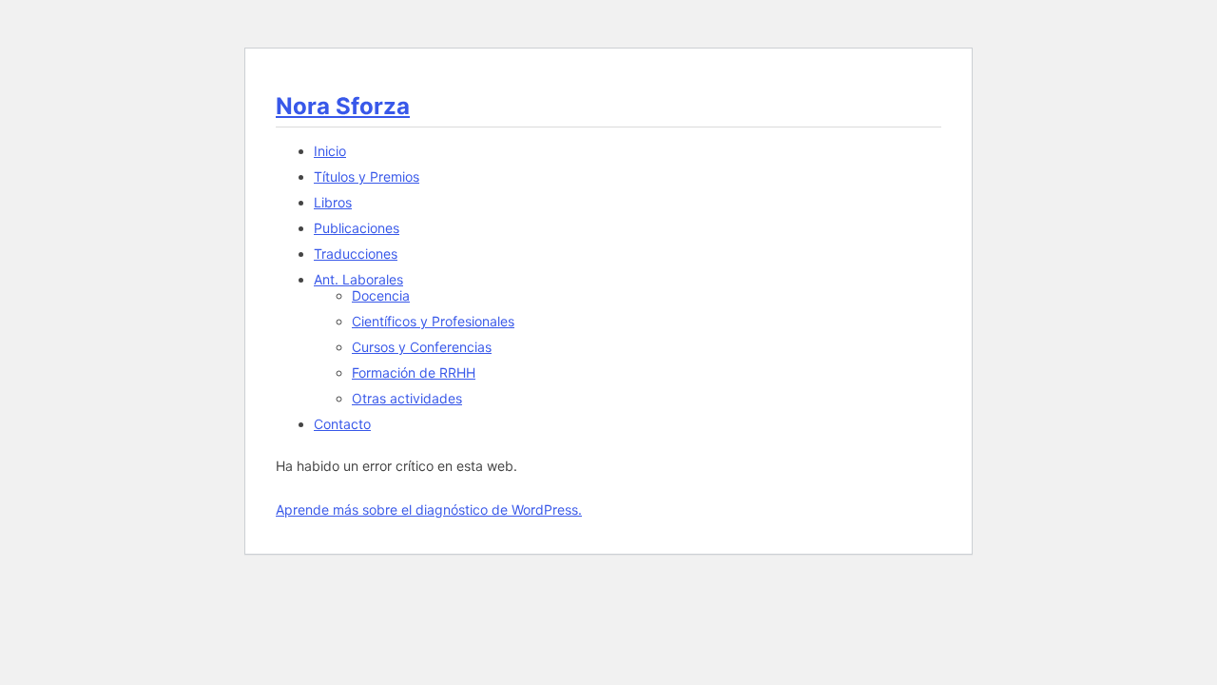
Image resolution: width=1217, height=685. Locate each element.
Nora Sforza (343, 106)
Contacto (342, 424)
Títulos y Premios (366, 176)
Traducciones (355, 253)
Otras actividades (407, 398)
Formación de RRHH (413, 372)
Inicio (330, 151)
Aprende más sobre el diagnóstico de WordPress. (429, 509)
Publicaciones (356, 228)
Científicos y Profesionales (433, 321)
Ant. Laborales (358, 279)
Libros (333, 202)
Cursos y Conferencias (422, 347)
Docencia (381, 295)
